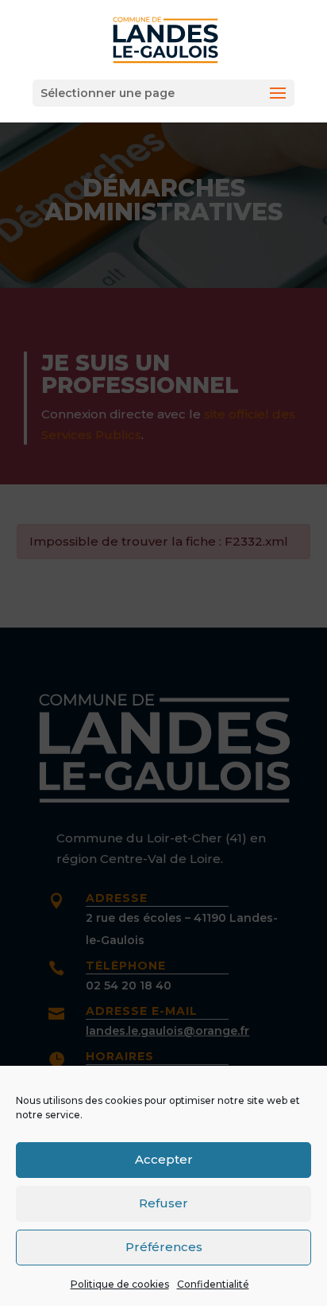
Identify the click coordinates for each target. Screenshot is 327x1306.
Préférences (163, 1246)
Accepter (164, 1159)
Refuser (163, 1203)
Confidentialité (213, 1284)
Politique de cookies (120, 1284)
